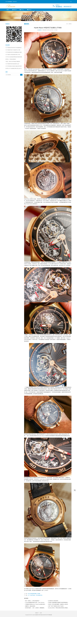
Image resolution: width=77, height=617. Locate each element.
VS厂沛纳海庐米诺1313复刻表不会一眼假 (13, 49)
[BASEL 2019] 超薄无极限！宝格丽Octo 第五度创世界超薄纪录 (58, 604)
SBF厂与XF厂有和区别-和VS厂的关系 (55, 606)
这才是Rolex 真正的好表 (53, 600)
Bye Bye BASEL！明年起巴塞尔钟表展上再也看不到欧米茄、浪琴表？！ (58, 607)
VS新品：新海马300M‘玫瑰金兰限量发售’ (13, 61)
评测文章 (15, 9)
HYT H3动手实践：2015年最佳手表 (35, 595)
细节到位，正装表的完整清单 (11, 59)
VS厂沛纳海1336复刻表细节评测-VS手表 (13, 54)
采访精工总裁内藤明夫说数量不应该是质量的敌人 (58, 602)
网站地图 (50, 614)
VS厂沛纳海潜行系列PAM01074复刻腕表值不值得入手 (14, 47)
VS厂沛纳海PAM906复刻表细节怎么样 (12, 63)
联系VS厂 (30, 9)
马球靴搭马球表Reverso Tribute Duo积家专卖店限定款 (35, 604)
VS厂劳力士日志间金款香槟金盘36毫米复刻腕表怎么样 (14, 56)
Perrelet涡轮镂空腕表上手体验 (34, 593)
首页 (8, 9)
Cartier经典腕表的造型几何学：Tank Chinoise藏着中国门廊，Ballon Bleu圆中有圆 (35, 602)
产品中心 (22, 9)
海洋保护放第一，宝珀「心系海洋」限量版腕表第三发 (35, 607)
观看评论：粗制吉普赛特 (30, 606)
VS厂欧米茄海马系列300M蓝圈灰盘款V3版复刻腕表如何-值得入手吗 (14, 52)
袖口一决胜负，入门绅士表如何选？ (32, 600)
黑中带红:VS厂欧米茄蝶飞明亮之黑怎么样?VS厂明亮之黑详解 (14, 68)
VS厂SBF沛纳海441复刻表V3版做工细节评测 (13, 66)
